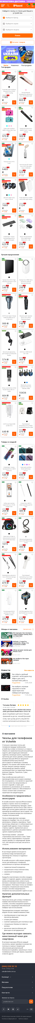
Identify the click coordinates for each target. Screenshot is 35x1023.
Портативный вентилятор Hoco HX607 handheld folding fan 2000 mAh (26, 425)
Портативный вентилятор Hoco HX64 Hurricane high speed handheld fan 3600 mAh (26, 577)
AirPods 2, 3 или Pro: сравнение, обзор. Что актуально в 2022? (21, 643)
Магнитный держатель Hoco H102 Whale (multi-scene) (25, 540)
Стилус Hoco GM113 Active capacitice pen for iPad (25, 504)
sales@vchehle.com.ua (8, 971)
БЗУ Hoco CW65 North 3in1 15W (26, 352)
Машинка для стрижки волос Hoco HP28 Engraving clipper (26, 317)
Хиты (6, 65)
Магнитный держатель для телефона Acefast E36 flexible (9, 353)
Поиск (17, 35)
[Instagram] (13, 1009)
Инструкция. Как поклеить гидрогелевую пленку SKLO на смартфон (22, 634)
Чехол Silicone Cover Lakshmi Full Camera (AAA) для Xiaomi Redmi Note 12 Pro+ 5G (17, 710)
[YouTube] (8, 1009)
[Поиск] (8, 5)
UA (27, 1009)
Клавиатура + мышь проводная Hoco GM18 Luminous (9, 468)
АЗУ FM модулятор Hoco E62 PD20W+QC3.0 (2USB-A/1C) (26, 613)
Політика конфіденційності (9, 1018)
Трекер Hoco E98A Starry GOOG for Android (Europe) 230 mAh (26, 281)
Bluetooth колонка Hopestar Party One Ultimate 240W (26, 386)
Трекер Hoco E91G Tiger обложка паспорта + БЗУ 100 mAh (9, 281)
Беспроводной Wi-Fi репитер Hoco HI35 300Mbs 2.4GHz (9, 613)
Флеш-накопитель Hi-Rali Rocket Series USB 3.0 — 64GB (9, 389)
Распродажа (26, 65)
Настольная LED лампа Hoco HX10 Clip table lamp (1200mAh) (26, 166)
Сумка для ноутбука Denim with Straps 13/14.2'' (25, 468)
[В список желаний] (15, 72)
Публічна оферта (23, 1018)
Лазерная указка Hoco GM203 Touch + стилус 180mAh (26, 130)
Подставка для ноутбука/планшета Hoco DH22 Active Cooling (9, 91)
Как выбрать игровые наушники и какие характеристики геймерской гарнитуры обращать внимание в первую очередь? (20, 689)
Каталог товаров (18, 42)
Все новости (29, 670)
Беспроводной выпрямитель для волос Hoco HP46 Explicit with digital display (25, 94)
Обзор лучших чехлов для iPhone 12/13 (22, 650)
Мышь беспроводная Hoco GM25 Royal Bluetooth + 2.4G (26, 238)
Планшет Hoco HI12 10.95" (9, 162)
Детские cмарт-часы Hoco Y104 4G (9, 198)
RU (27, 3)
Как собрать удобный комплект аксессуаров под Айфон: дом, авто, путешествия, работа (22, 677)
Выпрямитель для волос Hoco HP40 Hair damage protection (9, 577)
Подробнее (16, 683)
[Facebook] (4, 1009)
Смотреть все (27, 629)
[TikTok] (18, 1009)
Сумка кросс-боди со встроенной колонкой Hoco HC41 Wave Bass (9, 538)
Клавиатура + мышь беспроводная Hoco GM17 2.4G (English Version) (9, 238)
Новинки (15, 65)
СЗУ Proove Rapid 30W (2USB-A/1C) (9, 424)
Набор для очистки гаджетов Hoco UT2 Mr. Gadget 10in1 (9, 504)
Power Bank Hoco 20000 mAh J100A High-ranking (25, 198)
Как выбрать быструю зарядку (21, 659)
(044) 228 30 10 (9, 966)
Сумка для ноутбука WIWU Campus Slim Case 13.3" (9, 130)
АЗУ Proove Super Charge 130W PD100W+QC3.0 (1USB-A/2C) (9, 317)
